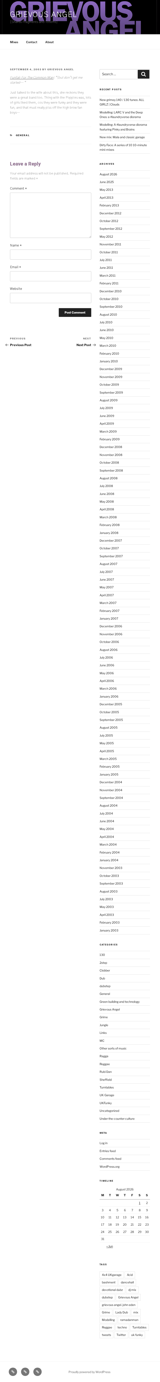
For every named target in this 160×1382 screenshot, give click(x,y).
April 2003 (107, 914)
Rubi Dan (106, 1071)
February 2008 (110, 525)
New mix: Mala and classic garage (122, 137)
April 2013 (106, 197)
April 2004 (107, 836)
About (49, 42)
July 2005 (106, 735)
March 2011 (108, 275)
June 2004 (107, 821)
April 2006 (107, 681)
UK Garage (107, 1095)
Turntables (107, 1087)
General (23, 135)
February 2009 (110, 439)
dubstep (105, 986)
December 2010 (111, 291)
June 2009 (107, 416)
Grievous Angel (43, 14)
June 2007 (107, 579)
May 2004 (107, 829)
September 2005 (111, 720)
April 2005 (107, 751)
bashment (108, 1282)
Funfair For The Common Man (32, 77)
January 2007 (109, 618)
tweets (106, 1335)
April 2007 (107, 595)
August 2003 (109, 891)
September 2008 (111, 470)
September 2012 (111, 228)
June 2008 (107, 494)
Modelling (108, 1320)
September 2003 (111, 883)
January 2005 (109, 774)
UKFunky (106, 1103)
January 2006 (109, 696)
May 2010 (106, 338)
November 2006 (111, 634)
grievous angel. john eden (118, 1305)
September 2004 (111, 798)
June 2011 (106, 267)
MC (102, 1040)
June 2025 (107, 182)
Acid (130, 1275)
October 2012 (109, 221)
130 (102, 954)
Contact (31, 42)
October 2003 (109, 875)
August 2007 (108, 564)
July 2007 (106, 572)
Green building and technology (120, 1001)
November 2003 (111, 868)
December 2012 (110, 213)
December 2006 (111, 626)
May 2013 (106, 189)
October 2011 (109, 252)
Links (103, 1032)
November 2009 (111, 377)
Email (15, 267)
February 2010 (109, 353)
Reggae (105, 1064)
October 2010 (109, 299)
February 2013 (109, 205)
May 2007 (107, 587)
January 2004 (109, 860)
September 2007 (111, 556)
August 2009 (109, 400)
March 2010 (108, 345)
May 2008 (107, 501)
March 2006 (108, 688)
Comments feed (110, 1158)
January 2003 (109, 930)
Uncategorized (109, 1110)
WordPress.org (110, 1166)
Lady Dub (121, 1312)
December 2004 (111, 782)
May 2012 (106, 236)
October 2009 (109, 384)
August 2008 (109, 478)
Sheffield (106, 1079)
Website (16, 288)
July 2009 (106, 408)
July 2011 (106, 260)
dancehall (127, 1282)
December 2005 (111, 704)
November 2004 (111, 790)
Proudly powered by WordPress (89, 1372)
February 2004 (110, 852)
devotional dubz (112, 1290)
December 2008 (111, 447)
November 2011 (110, 244)
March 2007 (108, 603)
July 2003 (106, 899)
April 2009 (107, 423)
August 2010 (108, 314)
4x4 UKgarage (111, 1275)
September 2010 (111, 306)
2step (103, 962)
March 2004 (108, 844)
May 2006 (107, 673)
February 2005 (110, 766)
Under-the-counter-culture (117, 1118)
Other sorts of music (113, 1048)
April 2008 (107, 509)
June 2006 (107, 665)
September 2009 (111, 392)
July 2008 (106, 486)
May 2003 (107, 907)
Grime (104, 1017)
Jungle (104, 1025)
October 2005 (109, 712)
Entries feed (108, 1151)
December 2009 (111, 369)
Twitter (121, 1335)
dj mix (132, 1290)
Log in (104, 1143)
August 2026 (108, 174)
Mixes (14, 42)
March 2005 (108, 759)
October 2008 (109, 462)
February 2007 (109, 611)
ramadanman (129, 1320)
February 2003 (110, 922)
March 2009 (108, 431)
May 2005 (107, 743)
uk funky (137, 1335)
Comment (18, 188)
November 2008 (111, 455)
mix (135, 1312)
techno (122, 1327)
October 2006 (109, 642)
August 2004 (109, 805)
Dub (102, 978)
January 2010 (109, 361)
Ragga (104, 1056)
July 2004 (106, 813)
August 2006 (109, 649)
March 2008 (108, 517)
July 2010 (106, 322)
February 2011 (109, 283)
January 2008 (109, 533)
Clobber (105, 970)
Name (16, 245)
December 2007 (111, 540)
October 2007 (109, 548)
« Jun (109, 1246)
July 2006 (106, 657)
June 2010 (107, 330)
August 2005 (109, 727)
